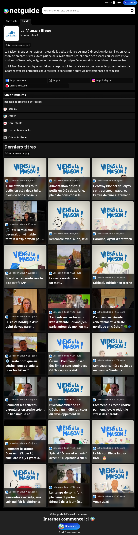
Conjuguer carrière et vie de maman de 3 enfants (112, 368)
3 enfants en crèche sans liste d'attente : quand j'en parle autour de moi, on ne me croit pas (68, 322)
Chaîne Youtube (18, 85)
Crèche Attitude (17, 137)
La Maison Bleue (36, 30)
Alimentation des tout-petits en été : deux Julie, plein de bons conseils (67, 191)
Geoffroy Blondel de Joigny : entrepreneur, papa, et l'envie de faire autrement (112, 191)
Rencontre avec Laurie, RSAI (68, 239)
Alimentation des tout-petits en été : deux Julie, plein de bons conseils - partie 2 (23, 191)
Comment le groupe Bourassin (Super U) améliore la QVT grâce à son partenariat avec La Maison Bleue (22, 453)
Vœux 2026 (101, 502)
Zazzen (12, 116)
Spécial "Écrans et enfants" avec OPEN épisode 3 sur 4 (68, 456)
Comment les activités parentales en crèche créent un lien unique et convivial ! (25, 410)
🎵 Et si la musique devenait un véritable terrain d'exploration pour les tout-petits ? (24, 235)
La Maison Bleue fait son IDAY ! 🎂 (110, 456)
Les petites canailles (19, 130)
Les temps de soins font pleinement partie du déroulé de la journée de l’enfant (65, 497)
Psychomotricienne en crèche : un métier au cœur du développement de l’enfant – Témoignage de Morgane (68, 410)
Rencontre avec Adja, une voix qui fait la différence (23, 500)
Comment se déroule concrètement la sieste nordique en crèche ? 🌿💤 (112, 322)
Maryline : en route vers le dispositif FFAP (24, 281)
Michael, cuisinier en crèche (112, 283)
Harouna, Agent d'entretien (112, 239)
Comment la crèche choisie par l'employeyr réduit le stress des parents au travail (112, 410)
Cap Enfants (15, 123)
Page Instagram (104, 80)
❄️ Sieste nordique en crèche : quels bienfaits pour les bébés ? (22, 366)
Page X (56, 80)
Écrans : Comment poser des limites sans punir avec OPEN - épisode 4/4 (68, 366)
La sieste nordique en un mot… (64, 281)
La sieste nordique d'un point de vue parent (22, 325)
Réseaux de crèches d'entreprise (23, 101)
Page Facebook (18, 80)
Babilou (12, 109)
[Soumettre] (131, 10)
